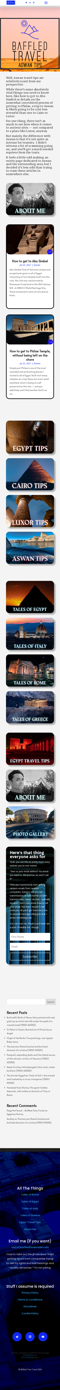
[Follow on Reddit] (30, 2)
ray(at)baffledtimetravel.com (30, 1247)
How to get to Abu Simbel (30, 261)
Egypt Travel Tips (30, 1222)
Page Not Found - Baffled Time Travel (25, 1110)
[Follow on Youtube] (26, 2)
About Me (30, 1229)
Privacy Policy (30, 1293)
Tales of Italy (30, 1208)
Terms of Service (28, 1357)
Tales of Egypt (30, 1201)
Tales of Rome (30, 1194)
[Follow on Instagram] (33, 2)
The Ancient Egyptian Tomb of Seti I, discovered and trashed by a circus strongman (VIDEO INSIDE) (31, 1079)
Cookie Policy (30, 1313)
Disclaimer (30, 1306)
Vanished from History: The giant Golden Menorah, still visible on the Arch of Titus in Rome (28, 1091)
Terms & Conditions (30, 1299)
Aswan (37, 264)
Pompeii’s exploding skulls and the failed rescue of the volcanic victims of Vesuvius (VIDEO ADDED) (31, 1058)
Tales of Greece (30, 1215)
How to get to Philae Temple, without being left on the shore (30, 355)
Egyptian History (15, 1114)
